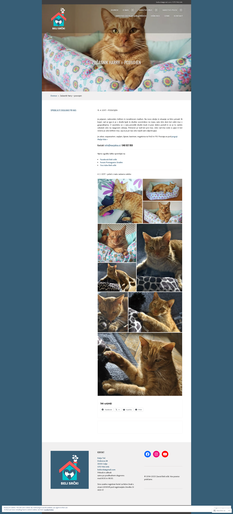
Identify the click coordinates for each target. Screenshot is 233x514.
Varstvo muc (145, 10)
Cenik (167, 16)
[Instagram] (156, 454)
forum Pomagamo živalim (111, 162)
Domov (114, 10)
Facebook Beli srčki (108, 159)
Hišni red (155, 16)
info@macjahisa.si (112, 145)
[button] (120, 201)
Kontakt (178, 16)
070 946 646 (103, 467)
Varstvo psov (169, 10)
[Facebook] (147, 454)
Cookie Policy (49, 510)
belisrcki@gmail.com (106, 470)
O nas (126, 10)
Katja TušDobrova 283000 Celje (102, 461)
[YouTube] (165, 454)
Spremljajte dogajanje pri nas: (63, 110)
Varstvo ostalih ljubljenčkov (131, 16)
